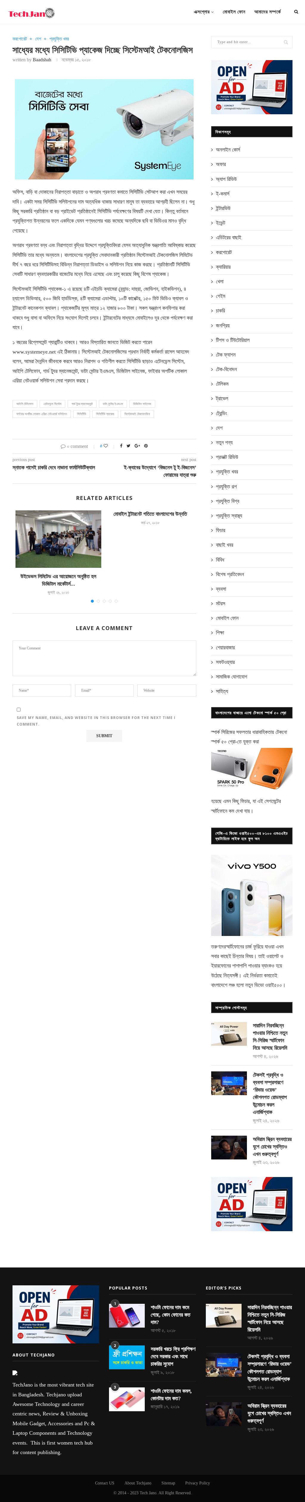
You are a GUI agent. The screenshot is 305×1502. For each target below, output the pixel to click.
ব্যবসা (221, 589)
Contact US (104, 1483)
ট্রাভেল (222, 398)
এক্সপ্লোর (202, 11)
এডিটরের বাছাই (228, 237)
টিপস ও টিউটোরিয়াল (233, 340)
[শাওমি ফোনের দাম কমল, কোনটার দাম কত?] (127, 1399)
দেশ (38, 38)
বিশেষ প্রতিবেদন (230, 574)
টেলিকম (222, 384)
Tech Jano (148, 1493)
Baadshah (42, 59)
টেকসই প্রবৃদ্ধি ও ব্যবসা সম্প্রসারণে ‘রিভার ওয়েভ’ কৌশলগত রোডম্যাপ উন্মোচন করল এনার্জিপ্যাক (270, 1093)
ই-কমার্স (222, 194)
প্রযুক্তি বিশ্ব (227, 501)
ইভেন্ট (220, 223)
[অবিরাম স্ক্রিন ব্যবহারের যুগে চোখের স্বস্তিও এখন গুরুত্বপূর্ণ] (229, 1147)
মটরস (220, 604)
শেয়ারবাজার (225, 648)
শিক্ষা (220, 633)
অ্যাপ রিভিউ (226, 179)
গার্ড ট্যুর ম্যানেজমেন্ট (82, 404)
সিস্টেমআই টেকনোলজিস (137, 414)
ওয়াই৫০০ (273, 985)
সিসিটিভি (81, 414)
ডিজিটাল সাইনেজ (142, 404)
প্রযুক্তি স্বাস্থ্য (229, 516)
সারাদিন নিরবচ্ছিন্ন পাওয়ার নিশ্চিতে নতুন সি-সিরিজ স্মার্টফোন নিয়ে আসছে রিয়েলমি (270, 1037)
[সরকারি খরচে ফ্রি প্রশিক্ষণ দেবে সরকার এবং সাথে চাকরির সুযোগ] (127, 1357)
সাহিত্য (222, 691)
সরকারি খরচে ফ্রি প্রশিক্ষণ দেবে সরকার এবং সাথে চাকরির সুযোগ (173, 1356)
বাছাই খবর (224, 545)
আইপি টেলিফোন (24, 404)
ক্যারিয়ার (223, 267)
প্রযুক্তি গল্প (226, 487)
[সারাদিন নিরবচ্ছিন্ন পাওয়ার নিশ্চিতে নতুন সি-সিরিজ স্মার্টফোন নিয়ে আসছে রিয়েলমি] (229, 1034)
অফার (221, 164)
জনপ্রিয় (223, 326)
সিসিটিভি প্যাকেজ (105, 414)
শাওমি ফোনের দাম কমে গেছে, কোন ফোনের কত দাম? (170, 1314)
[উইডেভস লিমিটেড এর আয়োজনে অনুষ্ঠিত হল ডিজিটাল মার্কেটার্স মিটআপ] (58, 539)
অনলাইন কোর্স (228, 150)
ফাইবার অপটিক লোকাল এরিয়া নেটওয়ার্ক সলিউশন (41, 414)
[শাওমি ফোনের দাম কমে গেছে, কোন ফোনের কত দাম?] (127, 1316)
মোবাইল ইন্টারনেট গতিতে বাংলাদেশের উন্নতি (150, 514)
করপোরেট (20, 38)
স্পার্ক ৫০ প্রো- (224, 742)
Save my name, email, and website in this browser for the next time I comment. (96, 721)
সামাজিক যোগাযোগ (231, 677)
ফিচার (220, 530)
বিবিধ (220, 560)
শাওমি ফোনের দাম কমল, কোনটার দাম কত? (171, 1394)
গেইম (220, 296)
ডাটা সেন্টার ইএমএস (113, 404)
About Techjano (138, 1483)
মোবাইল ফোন (234, 11)
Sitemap (168, 1483)
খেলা (219, 282)
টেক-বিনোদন (226, 369)
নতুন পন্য (224, 443)
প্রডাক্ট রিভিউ (227, 457)
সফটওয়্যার (225, 662)
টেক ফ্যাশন (226, 355)
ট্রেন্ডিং (221, 413)
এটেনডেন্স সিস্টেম (52, 404)
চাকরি (220, 311)
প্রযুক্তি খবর (59, 38)
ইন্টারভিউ (223, 208)
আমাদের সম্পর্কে (267, 11)
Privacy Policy (197, 1483)
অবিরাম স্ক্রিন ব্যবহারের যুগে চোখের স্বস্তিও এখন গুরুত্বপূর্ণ (272, 1146)
